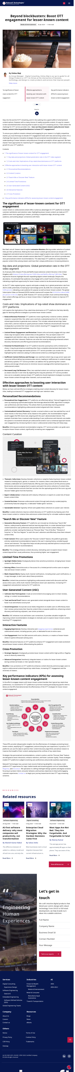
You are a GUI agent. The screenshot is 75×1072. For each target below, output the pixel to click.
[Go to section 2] (37, 104)
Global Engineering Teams (12, 1006)
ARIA (52, 984)
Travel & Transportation (35, 1001)
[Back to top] (70, 1040)
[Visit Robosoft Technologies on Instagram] (69, 1056)
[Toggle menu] (69, 3)
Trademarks (30, 1042)
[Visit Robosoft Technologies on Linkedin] (64, 1056)
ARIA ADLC (54, 987)
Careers (5, 1019)
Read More (6, 858)
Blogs (28, 1016)
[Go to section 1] (34, 104)
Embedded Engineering (11, 997)
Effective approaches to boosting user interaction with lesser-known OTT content (33, 165)
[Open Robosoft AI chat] (69, 1067)
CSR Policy (6, 1042)
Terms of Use (30, 1033)
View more (13, 83)
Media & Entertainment (36, 989)
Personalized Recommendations (18, 169)
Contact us (6, 1023)
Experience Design (10, 987)
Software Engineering (10, 990)
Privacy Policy (7, 1037)
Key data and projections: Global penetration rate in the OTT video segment (33, 157)
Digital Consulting (9, 984)
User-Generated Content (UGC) (18, 186)
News (29, 1019)
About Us (6, 1016)
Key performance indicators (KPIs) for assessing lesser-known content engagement (33, 198)
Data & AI (7, 994)
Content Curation (13, 173)
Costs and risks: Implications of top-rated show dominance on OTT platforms (33, 161)
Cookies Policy (31, 1037)
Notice (5, 1033)
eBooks (29, 1023)
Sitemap (5, 1046)
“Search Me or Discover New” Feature (20, 177)
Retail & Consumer (33, 993)
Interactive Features (14, 190)
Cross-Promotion (13, 194)
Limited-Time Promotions (16, 182)
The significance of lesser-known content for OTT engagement (26, 153)
